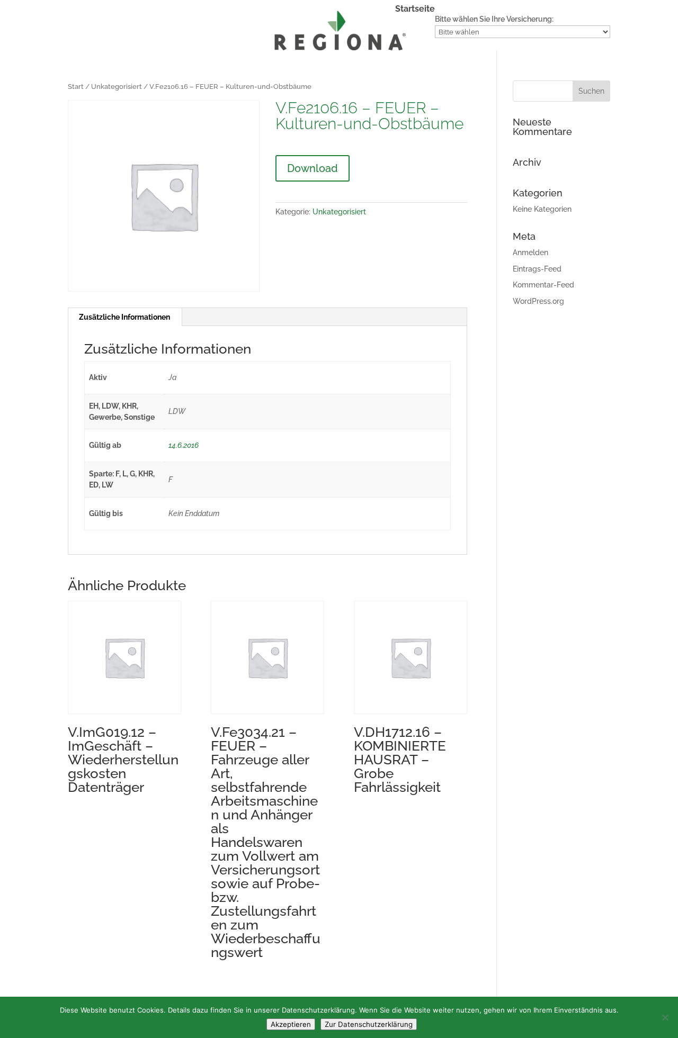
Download (312, 168)
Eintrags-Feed (537, 269)
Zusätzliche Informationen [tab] (124, 317)
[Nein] (664, 1017)
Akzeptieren (291, 1024)
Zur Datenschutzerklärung (369, 1024)
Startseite (415, 9)
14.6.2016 (183, 445)
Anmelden (530, 252)
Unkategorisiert (116, 87)
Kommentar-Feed (543, 285)
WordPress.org (538, 301)
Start (76, 87)
